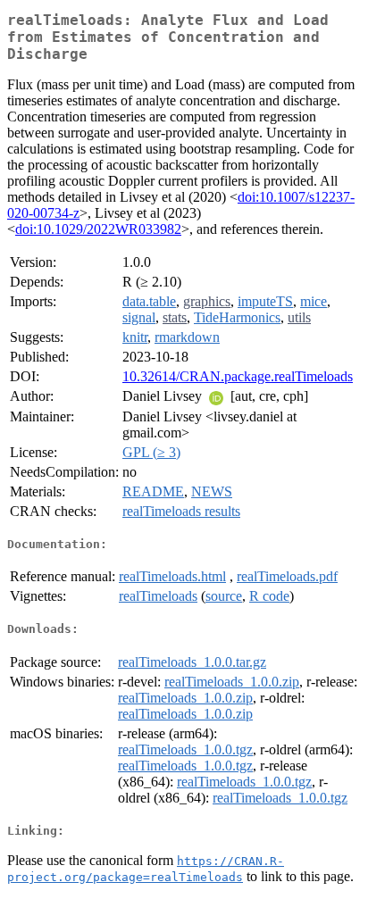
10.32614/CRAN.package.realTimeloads (237, 376)
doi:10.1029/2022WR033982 (98, 229)
